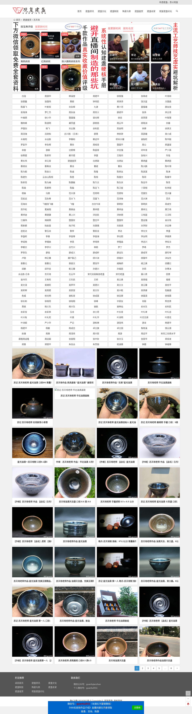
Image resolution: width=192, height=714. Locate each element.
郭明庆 (144, 204)
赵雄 (24, 333)
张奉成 (144, 96)
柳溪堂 (72, 96)
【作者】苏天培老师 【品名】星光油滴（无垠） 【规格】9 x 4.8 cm (117, 462)
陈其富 (144, 171)
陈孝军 (48, 155)
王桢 (96, 279)
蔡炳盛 (144, 161)
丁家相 (144, 188)
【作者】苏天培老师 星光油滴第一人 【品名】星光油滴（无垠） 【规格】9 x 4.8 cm (32, 660)
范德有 (120, 193)
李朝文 (24, 247)
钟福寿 (168, 344)
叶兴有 (24, 317)
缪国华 (144, 258)
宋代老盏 (120, 274)
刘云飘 (72, 128)
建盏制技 (114, 11)
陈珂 (144, 177)
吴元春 (144, 285)
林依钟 (120, 134)
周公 (144, 144)
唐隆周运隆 (24, 339)
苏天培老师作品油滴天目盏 (159, 660)
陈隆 (96, 171)
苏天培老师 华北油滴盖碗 (159, 382)
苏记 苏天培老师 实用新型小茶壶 (32, 422)
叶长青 (120, 312)
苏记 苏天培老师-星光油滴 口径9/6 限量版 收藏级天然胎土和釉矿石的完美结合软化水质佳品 (32, 382)
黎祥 (72, 231)
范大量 (168, 193)
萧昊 (24, 306)
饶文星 (144, 101)
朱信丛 (72, 344)
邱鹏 (24, 269)
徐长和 (24, 301)
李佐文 (168, 242)
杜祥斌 (168, 188)
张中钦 (96, 339)
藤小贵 (144, 274)
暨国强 (72, 117)
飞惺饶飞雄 (48, 204)
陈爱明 (48, 188)
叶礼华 (96, 317)
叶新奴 (48, 107)
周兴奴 (96, 333)
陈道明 (48, 123)
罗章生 (24, 252)
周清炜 (72, 333)
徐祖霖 (168, 296)
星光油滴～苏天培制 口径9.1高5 (32, 462)
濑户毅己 (72, 258)
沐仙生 (168, 258)
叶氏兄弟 (144, 317)
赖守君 (72, 155)
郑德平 (48, 344)
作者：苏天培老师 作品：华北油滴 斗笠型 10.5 (75, 462)
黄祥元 (144, 209)
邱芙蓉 (144, 117)
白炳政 (96, 161)
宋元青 (48, 161)
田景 (168, 274)
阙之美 (144, 263)
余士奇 (96, 312)
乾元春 (72, 269)
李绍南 (24, 242)
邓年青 (144, 150)
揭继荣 (48, 220)
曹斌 (96, 166)
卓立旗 (96, 328)
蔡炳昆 (168, 161)
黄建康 (48, 215)
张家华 (144, 339)
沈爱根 (72, 150)
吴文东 (96, 290)
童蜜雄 (144, 107)
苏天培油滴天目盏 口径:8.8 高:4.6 (75, 501)
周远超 (48, 339)
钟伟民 (96, 101)
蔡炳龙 (24, 166)
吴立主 (120, 285)
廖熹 (96, 134)
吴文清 (24, 285)
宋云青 (168, 112)
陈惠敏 (72, 182)
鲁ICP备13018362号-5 (80, 700)
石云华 (72, 274)
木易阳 (24, 139)
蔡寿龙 (48, 166)
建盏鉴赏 (139, 11)
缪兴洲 (96, 258)
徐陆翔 (72, 301)
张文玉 (120, 339)
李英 (72, 242)
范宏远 (24, 198)
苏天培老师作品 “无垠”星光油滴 (117, 382)
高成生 (168, 204)
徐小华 (48, 117)
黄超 (72, 101)
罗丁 (120, 247)
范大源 (72, 193)
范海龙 (24, 204)
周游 (120, 333)
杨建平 (24, 328)
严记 (72, 323)
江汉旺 (168, 215)
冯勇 (48, 193)
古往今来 (96, 204)
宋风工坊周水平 (168, 333)
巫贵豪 (144, 290)
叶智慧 (168, 117)
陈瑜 (24, 188)
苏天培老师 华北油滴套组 (117, 621)
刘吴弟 (120, 225)
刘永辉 (72, 107)
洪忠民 (96, 215)
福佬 (168, 279)
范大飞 (72, 198)
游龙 (144, 323)
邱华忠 (48, 269)
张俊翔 (72, 339)
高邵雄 (144, 134)
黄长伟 (24, 161)
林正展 (48, 258)
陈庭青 (96, 150)
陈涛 (168, 171)
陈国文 (120, 177)
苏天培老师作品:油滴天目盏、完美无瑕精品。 (75, 581)
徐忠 (120, 117)
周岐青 (96, 144)
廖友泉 (168, 107)
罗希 (144, 247)
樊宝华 (96, 263)
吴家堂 (72, 290)
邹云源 (168, 328)
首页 (79, 11)
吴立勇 (120, 279)
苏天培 (48, 274)
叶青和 (168, 96)
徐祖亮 (48, 301)
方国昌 (168, 101)
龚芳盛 (72, 123)
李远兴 (144, 242)
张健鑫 (24, 101)
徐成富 (96, 296)
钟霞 (144, 344)
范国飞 (96, 198)
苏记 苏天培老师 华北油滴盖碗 (75, 395)
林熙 (96, 247)
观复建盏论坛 (165, 11)
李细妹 (48, 242)
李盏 (168, 231)
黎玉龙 (48, 231)
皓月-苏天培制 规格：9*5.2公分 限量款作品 (117, 541)
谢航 (96, 306)
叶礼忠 (168, 312)
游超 (48, 150)
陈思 (72, 177)
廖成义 (72, 252)
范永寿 (48, 198)
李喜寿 (72, 236)
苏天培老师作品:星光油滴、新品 (75, 621)
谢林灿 (120, 306)
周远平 (144, 333)
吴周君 (48, 290)
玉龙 (72, 312)
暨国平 (120, 144)
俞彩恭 (48, 312)
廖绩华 (120, 112)
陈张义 (48, 171)
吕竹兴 (72, 247)
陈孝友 (120, 171)
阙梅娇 (120, 263)
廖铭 (48, 252)
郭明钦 (120, 204)
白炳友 (120, 161)
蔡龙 (72, 166)
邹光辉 (96, 117)
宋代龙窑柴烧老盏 (96, 274)
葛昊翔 (48, 209)
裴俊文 (72, 263)
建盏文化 (102, 11)
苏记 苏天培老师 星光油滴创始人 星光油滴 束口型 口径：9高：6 (117, 422)
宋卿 (144, 128)
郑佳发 (168, 339)
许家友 (120, 301)
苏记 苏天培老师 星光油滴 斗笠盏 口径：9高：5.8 (159, 501)
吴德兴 (96, 285)
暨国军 (120, 220)
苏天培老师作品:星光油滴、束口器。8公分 (159, 581)
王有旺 (48, 279)
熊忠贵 (168, 301)
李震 (96, 155)
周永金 (72, 112)
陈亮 (168, 182)
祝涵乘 (120, 344)
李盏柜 (24, 236)
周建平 (96, 96)
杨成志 (72, 328)
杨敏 (48, 328)
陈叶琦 (168, 166)
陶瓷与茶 (126, 11)
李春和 (72, 139)
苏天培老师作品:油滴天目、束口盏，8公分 (159, 541)
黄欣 (72, 144)
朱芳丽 (96, 344)
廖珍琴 (168, 252)
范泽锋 (120, 198)
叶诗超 (24, 323)
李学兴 (48, 247)
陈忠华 (144, 182)
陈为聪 (24, 171)
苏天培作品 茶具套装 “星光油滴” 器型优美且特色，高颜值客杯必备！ (75, 382)
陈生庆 (120, 182)
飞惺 (72, 204)
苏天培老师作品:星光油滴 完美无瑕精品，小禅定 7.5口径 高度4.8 (32, 581)
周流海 (24, 134)
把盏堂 (168, 144)
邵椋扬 (96, 123)
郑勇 (24, 344)
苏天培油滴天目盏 (117, 660)
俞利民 (168, 306)
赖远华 (96, 139)
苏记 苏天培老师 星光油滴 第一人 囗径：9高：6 (32, 621)
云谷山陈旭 (48, 177)
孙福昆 (120, 269)
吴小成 (168, 134)
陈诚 (72, 171)
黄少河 (120, 107)
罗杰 (168, 247)
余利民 (96, 128)
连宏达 (24, 231)
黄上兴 (72, 215)
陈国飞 (24, 107)
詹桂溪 (144, 328)
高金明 (120, 128)
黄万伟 (168, 209)
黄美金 (72, 209)
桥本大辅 (120, 139)
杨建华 (168, 323)
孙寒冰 (168, 269)
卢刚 (24, 258)
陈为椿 (48, 182)
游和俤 (96, 323)
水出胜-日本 (24, 274)
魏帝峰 (24, 123)
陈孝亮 (24, 182)
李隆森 (120, 242)
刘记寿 (168, 225)
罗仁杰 (48, 112)
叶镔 (72, 317)
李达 (120, 231)
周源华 (48, 96)
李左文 (144, 231)
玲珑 (168, 155)
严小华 (48, 323)
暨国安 (72, 220)
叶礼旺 (48, 317)
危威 (24, 296)
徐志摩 (120, 296)
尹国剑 (24, 128)
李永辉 (48, 144)
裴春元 (24, 263)
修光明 (48, 296)
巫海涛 (24, 112)
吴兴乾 (120, 290)
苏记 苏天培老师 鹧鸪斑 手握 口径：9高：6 (159, 422)
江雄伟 (24, 220)
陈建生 (24, 177)
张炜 (144, 112)
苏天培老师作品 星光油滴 (75, 541)
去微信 (137, 707)
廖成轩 (96, 252)
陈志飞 (96, 188)
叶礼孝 (144, 312)
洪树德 (120, 215)
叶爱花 (168, 317)
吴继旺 (48, 285)
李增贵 (96, 242)
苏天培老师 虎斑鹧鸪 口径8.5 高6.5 (74, 660)
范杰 (168, 198)
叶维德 (24, 117)
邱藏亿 (168, 263)
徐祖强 (120, 96)
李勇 (48, 236)
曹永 (120, 166)
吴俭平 (168, 285)
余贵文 (168, 128)
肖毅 (144, 301)
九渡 (96, 107)
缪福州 (120, 258)
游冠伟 (120, 323)
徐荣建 (24, 155)
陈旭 (96, 177)
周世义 (96, 112)
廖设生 (120, 252)
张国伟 (48, 101)
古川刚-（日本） (72, 134)
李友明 (144, 236)
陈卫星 (120, 188)
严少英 (168, 150)
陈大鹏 (144, 166)
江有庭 (144, 215)
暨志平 (96, 220)
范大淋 (144, 198)
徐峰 (96, 301)
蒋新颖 (24, 225)
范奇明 (96, 193)
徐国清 (144, 296)
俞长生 (144, 306)
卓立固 (120, 328)
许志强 (120, 150)
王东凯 (72, 279)
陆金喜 (48, 225)
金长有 (168, 220)
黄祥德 (96, 209)
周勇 (48, 333)
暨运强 (144, 220)
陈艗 (72, 188)
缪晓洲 (144, 123)
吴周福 (144, 279)
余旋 (24, 150)
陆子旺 (72, 225)
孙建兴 (96, 269)
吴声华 (72, 285)
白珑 (24, 96)
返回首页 (19, 683)
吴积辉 (24, 290)
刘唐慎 (96, 225)
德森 (24, 193)
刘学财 (144, 225)
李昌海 (96, 236)
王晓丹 (120, 155)
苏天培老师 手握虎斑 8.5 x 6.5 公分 (117, 501)
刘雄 (168, 123)
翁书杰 (24, 279)
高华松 (24, 209)
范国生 (144, 193)
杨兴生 (72, 306)
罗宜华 (24, 144)
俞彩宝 (24, 312)
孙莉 (144, 269)
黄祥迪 (120, 209)
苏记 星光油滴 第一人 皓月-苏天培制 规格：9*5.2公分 (117, 581)
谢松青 (72, 296)
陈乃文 (96, 182)
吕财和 (48, 134)
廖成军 (144, 252)
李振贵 (168, 236)
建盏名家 (151, 11)
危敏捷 (168, 290)
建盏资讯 (90, 11)
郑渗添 (120, 101)
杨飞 (48, 128)
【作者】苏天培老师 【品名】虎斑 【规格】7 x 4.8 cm (32, 541)
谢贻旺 (144, 139)
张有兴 (144, 155)
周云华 (120, 123)
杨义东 (48, 306)
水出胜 (48, 139)
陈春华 (168, 177)
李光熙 (120, 236)
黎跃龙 (96, 231)
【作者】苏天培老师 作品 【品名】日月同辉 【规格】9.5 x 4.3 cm (159, 462)
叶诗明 (120, 317)
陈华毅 (168, 139)
